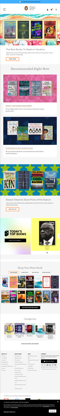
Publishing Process (32, 356)
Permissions (31, 368)
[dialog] (30, 408)
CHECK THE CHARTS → (15, 240)
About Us (4, 354)
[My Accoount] (47, 9)
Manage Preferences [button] (9, 411)
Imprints (3, 370)
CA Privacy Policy (19, 374)
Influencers (17, 360)
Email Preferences (19, 368)
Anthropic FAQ (18, 388)
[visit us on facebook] (42, 365)
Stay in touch (49, 361)
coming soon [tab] (24, 272)
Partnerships (18, 356)
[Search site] (56, 9)
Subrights (30, 366)
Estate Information (32, 370)
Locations (3, 360)
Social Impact (4, 364)
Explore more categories (30, 343)
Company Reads (19, 362)
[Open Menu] (4, 9)
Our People (4, 358)
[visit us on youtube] (47, 365)
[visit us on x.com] (45, 365)
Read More (12, 59)
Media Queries (18, 358)
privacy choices (14, 407)
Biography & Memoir (40, 336)
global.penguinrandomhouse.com (49, 367)
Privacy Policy (18, 372)
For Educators (31, 364)
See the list (12, 209)
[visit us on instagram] (55, 365)
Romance (30, 336)
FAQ (29, 358)
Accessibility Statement (7, 366)
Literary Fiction (9, 336)
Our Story (3, 356)
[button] (47, 252)
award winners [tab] (46, 272)
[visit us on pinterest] (53, 365)
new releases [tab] (13, 272)
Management (4, 362)
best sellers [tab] (35, 272)
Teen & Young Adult (20, 336)
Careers (3, 368)
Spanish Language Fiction (50, 337)
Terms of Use (18, 370)
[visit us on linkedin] (50, 365)
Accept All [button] (52, 411)
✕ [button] (58, 402)
